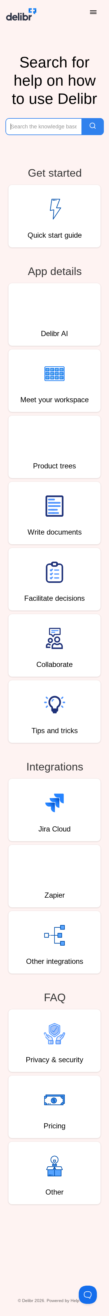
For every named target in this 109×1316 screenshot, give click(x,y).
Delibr (27, 1300)
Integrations (54, 766)
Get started (55, 173)
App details (55, 271)
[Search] (92, 126)
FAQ (55, 997)
